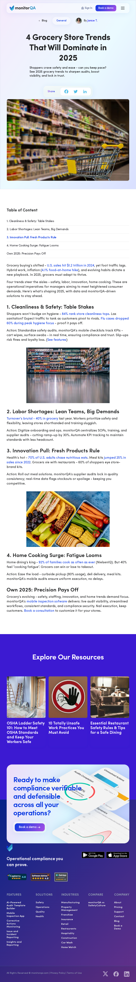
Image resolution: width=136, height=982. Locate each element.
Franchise (67, 914)
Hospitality (67, 933)
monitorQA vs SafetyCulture (96, 904)
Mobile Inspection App (15, 914)
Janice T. (92, 20)
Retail (64, 923)
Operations (42, 906)
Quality (40, 911)
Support (119, 911)
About (117, 902)
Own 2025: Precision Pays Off (26, 253)
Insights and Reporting (14, 943)
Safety (40, 902)
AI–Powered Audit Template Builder (16, 905)
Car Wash (67, 942)
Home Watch (68, 947)
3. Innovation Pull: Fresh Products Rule (31, 237)
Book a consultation (39, 611)
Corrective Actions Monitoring (13, 923)
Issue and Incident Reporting (13, 934)
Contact (119, 916)
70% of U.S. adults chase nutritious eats (58, 457)
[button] (123, 8)
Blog (116, 920)
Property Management (69, 908)
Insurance (67, 919)
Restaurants (68, 928)
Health (40, 916)
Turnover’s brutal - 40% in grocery (32, 418)
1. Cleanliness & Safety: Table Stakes (30, 221)
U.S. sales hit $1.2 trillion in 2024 (70, 265)
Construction (69, 937)
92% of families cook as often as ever (67, 562)
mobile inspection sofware (47, 601)
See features (56, 340)
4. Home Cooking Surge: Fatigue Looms (33, 245)
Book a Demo (118, 927)
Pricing (118, 906)
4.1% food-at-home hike (60, 270)
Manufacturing (70, 902)
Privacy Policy (57, 973)
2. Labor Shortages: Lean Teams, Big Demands (38, 229)
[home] (23, 8)
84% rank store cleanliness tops (85, 314)
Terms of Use (74, 973)
